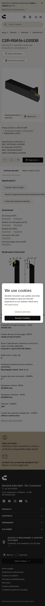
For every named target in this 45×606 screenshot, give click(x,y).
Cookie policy (12, 304)
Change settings (22, 312)
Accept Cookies (22, 318)
